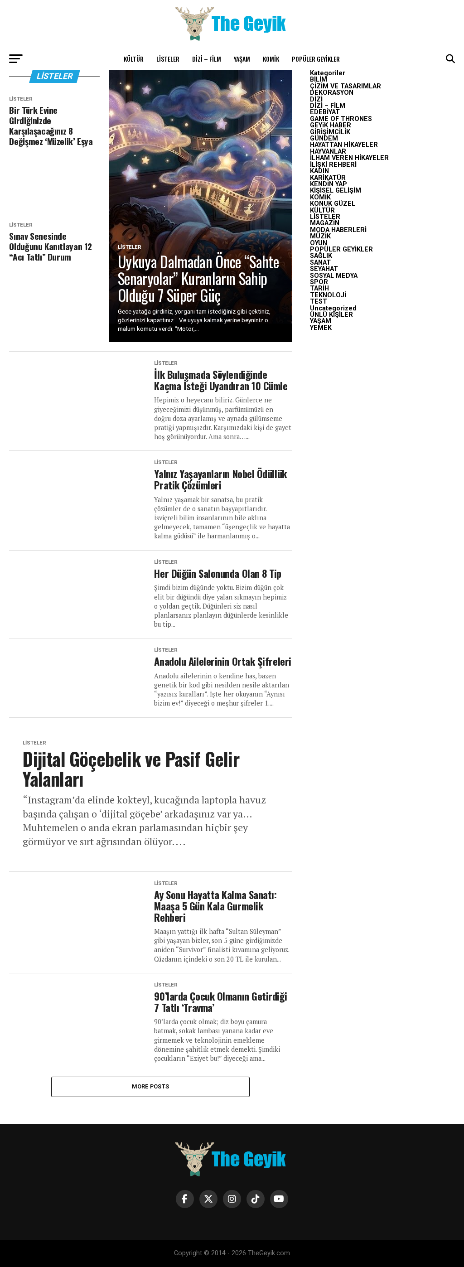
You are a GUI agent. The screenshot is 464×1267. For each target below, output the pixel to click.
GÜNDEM (324, 138)
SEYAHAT (324, 269)
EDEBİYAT (325, 112)
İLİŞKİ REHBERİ (333, 165)
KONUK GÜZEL (332, 204)
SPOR (319, 282)
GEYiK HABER (330, 125)
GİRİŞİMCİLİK (330, 132)
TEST (318, 301)
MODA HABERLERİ (338, 230)
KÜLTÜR (134, 58)
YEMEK (321, 328)
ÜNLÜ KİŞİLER (331, 315)
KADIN (319, 171)
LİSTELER (167, 58)
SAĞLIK (321, 256)
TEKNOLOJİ (328, 295)
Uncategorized (333, 308)
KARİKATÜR (328, 178)
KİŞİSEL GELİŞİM (335, 190)
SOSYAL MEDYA (334, 276)
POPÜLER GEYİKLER (316, 58)
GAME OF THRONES (341, 119)
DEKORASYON (331, 93)
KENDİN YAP (328, 184)
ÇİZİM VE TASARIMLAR (345, 86)
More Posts (150, 1086)
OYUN (318, 243)
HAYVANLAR (328, 151)
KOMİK (271, 58)
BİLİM (318, 79)
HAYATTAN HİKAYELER (344, 145)
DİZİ (316, 99)
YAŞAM (242, 58)
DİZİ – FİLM (206, 58)
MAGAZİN (324, 223)
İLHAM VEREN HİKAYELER (349, 158)
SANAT (320, 262)
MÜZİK (320, 236)
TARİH (319, 288)
